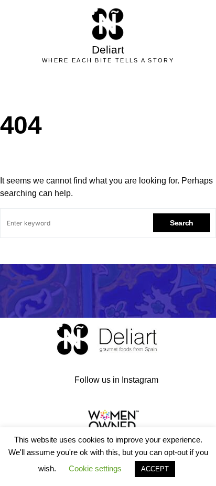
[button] (121, 87)
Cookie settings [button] (95, 468)
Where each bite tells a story (108, 60)
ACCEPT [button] (155, 469)
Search (181, 223)
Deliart (108, 50)
